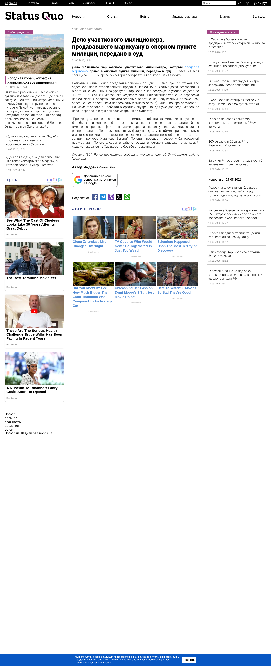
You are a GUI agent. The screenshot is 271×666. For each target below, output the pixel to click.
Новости (78, 16)
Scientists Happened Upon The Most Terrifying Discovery (177, 246)
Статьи (112, 16)
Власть (224, 16)
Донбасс (89, 3)
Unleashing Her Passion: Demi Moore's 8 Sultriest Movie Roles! (134, 292)
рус (264, 3)
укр (256, 3)
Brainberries (93, 252)
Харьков (11, 3)
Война (144, 16)
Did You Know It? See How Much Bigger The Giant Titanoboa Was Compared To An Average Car (92, 297)
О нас (128, 3)
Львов (53, 3)
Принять (189, 659)
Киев (70, 3)
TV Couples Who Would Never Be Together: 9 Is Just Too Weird (133, 246)
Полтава (32, 3)
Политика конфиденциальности (93, 662)
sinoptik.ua (44, 433)
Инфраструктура (184, 16)
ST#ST (110, 3)
